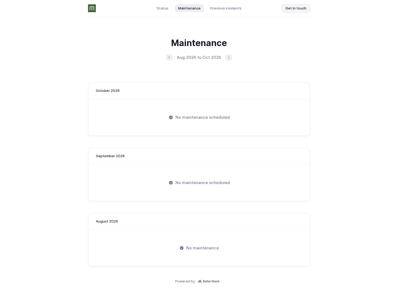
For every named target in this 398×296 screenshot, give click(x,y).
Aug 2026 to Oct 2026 (199, 57)
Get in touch (295, 8)
